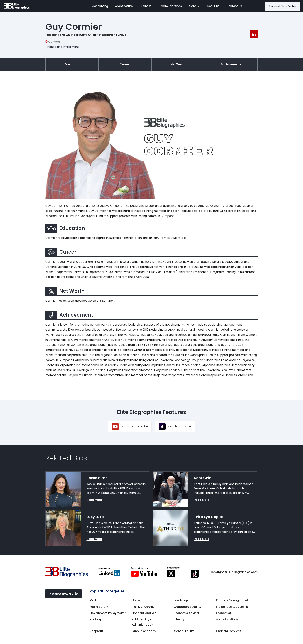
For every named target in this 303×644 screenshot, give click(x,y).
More (192, 6)
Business (145, 6)
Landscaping (183, 600)
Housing (137, 600)
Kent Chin (202, 477)
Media (94, 600)
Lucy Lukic (95, 516)
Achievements (231, 64)
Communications (170, 6)
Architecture (124, 6)
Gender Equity (184, 631)
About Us (213, 6)
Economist (223, 613)
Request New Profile (282, 6)
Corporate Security (187, 607)
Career (125, 64)
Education (72, 64)
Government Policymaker (108, 613)
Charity (179, 620)
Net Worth (178, 64)
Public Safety (99, 607)
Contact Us (234, 6)
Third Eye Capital (209, 516)
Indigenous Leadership (232, 607)
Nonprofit (96, 631)
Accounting (100, 6)
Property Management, (232, 600)
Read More (94, 500)
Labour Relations (144, 631)
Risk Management (144, 607)
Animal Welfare (227, 620)
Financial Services (228, 631)
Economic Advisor (186, 613)
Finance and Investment (62, 47)
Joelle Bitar (97, 477)
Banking (95, 620)
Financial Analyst (144, 613)
